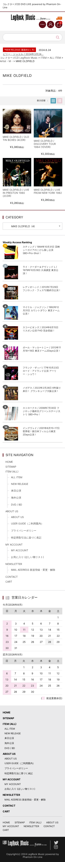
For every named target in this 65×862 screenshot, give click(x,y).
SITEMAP (10, 466)
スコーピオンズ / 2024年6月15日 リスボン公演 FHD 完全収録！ (40, 329)
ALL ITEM (16, 477)
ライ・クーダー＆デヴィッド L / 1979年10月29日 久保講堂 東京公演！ (40, 270)
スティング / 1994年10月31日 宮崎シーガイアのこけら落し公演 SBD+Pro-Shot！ (41, 250)
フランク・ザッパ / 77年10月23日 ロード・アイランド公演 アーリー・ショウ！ (41, 370)
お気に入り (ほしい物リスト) (27, 556)
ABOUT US (11, 511)
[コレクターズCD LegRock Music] (32, 18)
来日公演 (16, 490)
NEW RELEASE (19, 483)
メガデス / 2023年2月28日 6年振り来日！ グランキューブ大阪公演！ (42, 389)
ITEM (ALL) (11, 471)
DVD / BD (16, 504)
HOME (9, 461)
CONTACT (11, 576)
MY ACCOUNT (14, 544)
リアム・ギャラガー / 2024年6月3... (24, 55)
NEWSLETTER (13, 563)
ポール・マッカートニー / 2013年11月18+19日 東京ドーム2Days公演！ (42, 349)
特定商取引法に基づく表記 (26, 537)
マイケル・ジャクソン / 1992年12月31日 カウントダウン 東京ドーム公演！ (41, 310)
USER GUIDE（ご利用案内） (27, 523)
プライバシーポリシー (23, 530)
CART (8, 581)
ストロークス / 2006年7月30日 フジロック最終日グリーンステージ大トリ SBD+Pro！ (41, 411)
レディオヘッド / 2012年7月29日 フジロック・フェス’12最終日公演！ (42, 289)
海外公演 (16, 497)
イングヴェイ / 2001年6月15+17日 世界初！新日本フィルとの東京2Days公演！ (41, 431)
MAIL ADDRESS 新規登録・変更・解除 (33, 569)
